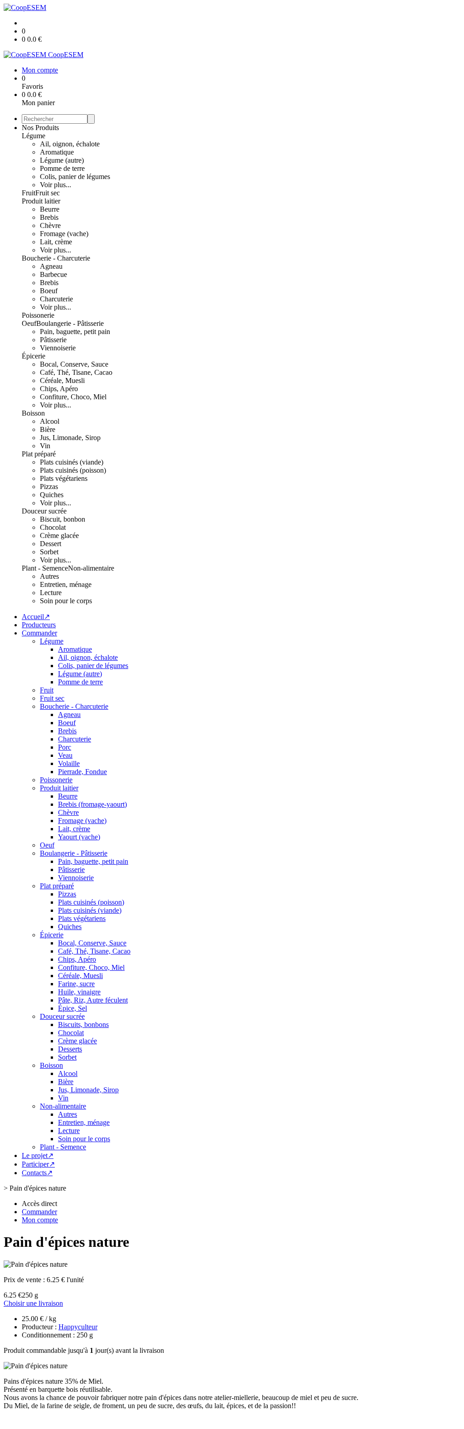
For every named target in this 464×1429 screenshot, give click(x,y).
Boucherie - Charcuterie (56, 258)
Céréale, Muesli (62, 380)
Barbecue (53, 274)
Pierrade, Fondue (82, 771)
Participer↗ (38, 1164)
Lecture (51, 592)
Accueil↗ (36, 616)
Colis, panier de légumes (75, 176)
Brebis (49, 217)
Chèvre (50, 225)
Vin (45, 446)
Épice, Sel (72, 1008)
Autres (49, 576)
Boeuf (49, 291)
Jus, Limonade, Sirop (70, 437)
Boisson (33, 413)
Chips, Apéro (59, 388)
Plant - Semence (45, 568)
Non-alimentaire (91, 568)
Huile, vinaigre (79, 992)
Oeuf (29, 323)
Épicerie (33, 356)
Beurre (49, 209)
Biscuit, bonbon (62, 519)
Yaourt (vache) (79, 837)
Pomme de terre (62, 168)
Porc (64, 747)
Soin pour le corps (66, 601)
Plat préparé (39, 454)
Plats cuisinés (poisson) (73, 470)
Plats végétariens (63, 478)
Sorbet (49, 552)
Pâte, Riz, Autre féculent (93, 1000)
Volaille (69, 763)
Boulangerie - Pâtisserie (70, 323)
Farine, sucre (76, 984)
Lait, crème (56, 242)
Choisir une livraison (33, 1303)
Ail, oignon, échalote (70, 144)
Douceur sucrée (44, 511)
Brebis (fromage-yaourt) (92, 804)
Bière (47, 429)
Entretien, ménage (66, 584)
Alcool (49, 421)
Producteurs (39, 625)
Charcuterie (56, 299)
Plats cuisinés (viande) (71, 462)
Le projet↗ (37, 1155)
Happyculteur (77, 1327)
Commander (39, 633)
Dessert (50, 543)
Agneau (51, 266)
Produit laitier (41, 201)
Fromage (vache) (64, 233)
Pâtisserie (53, 340)
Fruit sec (47, 193)
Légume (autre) (62, 160)
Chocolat (53, 527)
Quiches (51, 495)
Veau (65, 755)
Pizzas (49, 486)
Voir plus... (55, 185)
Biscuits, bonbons (83, 1024)
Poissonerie (38, 315)
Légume (33, 136)
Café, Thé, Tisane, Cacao (76, 372)
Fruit (28, 193)
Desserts (70, 1049)
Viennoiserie (58, 348)
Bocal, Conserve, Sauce (74, 364)
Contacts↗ (37, 1173)
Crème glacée (59, 535)
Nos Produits (40, 127)
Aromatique (57, 152)
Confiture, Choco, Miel (73, 397)
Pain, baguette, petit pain (75, 331)
